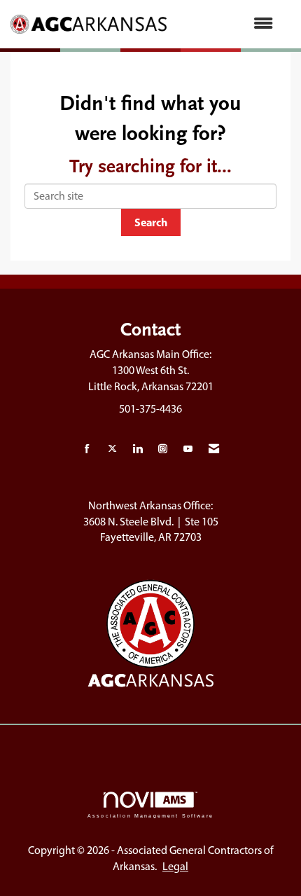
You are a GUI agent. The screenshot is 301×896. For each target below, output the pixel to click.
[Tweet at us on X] (112, 449)
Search (150, 222)
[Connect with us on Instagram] (162, 449)
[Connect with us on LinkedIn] (137, 449)
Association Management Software (151, 815)
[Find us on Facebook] (87, 449)
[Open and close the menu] (227, 24)
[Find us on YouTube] (188, 449)
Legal (175, 866)
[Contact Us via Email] (214, 449)
